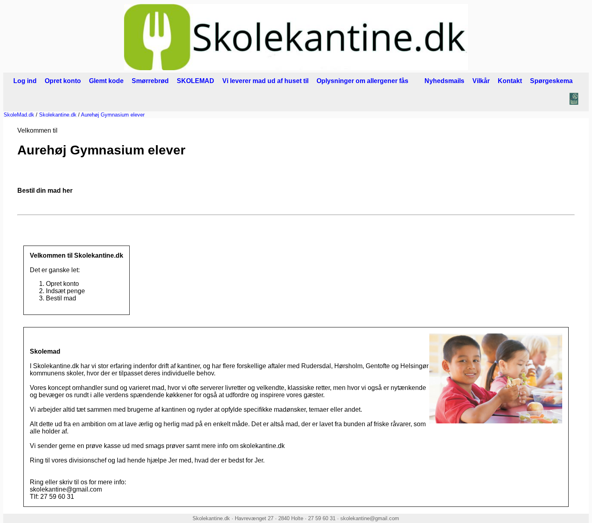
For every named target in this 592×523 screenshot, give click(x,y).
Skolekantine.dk (58, 115)
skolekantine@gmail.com (369, 518)
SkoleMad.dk (19, 115)
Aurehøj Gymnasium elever (113, 115)
